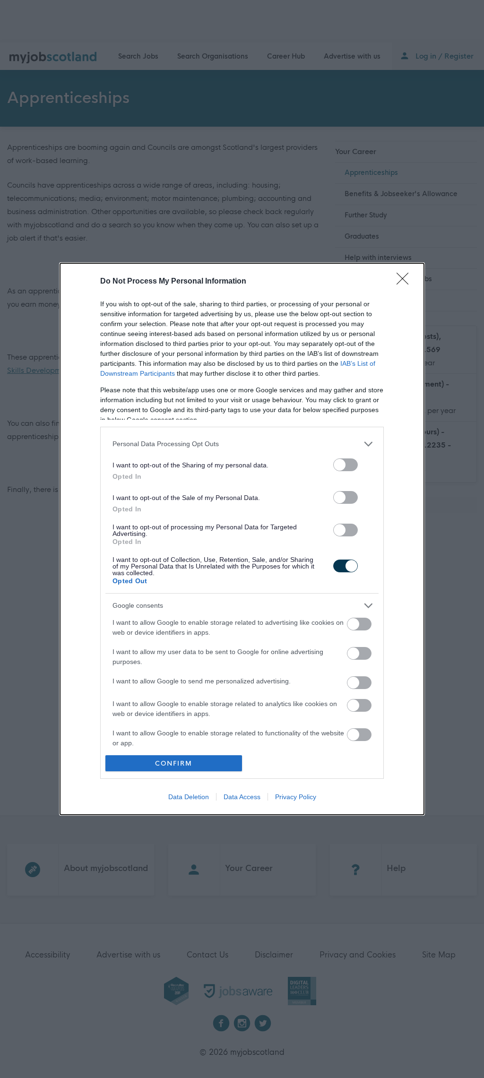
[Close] (406, 282)
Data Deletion (188, 797)
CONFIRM (173, 763)
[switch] (345, 464)
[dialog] (242, 539)
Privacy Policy (295, 797)
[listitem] (242, 444)
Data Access (242, 797)
